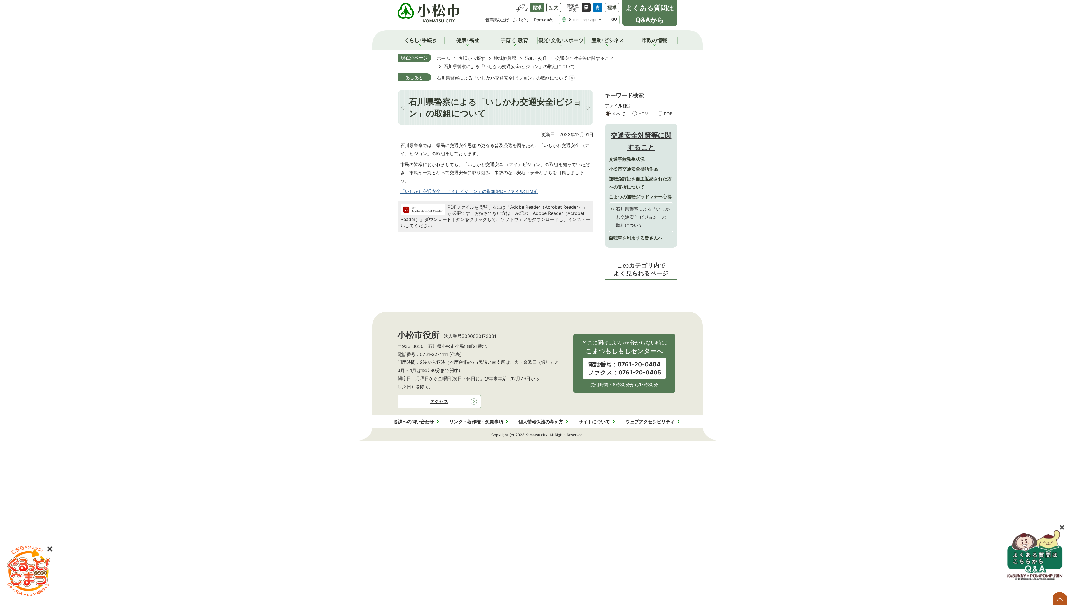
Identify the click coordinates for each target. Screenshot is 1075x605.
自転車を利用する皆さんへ (636, 238)
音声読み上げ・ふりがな (507, 19)
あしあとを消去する (572, 78)
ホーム (443, 58)
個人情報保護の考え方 (540, 421)
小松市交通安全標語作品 (633, 169)
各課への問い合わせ (414, 421)
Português (543, 19)
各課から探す (472, 58)
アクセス (439, 401)
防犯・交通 (536, 58)
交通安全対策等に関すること (584, 58)
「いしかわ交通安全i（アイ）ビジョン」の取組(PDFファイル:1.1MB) (469, 191)
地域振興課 (505, 58)
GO (614, 19)
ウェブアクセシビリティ (650, 421)
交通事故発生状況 (627, 159)
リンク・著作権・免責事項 (476, 421)
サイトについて (594, 421)
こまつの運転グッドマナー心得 (640, 196)
